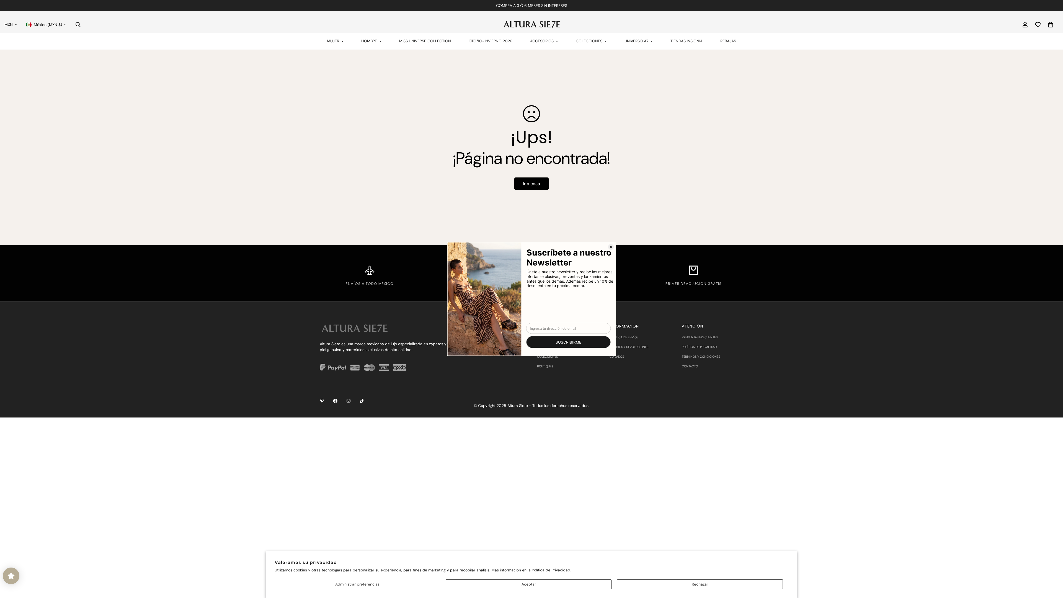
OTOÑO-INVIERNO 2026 (490, 40)
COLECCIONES (589, 40)
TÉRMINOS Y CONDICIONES (701, 357)
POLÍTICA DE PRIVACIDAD (699, 347)
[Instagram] (348, 401)
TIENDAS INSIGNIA (686, 40)
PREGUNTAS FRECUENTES (700, 337)
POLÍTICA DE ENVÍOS (624, 337)
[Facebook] (335, 401)
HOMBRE (369, 40)
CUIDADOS (617, 357)
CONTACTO (690, 366)
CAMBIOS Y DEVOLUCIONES (629, 347)
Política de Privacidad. (551, 570)
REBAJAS (728, 40)
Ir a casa (531, 184)
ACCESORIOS (542, 40)
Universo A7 (636, 40)
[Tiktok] (362, 401)
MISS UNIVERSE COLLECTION (425, 40)
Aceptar (529, 584)
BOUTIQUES (545, 366)
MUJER (333, 40)
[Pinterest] (322, 401)
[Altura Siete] (531, 24)
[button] (1050, 24)
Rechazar (700, 584)
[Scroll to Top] (1052, 567)
